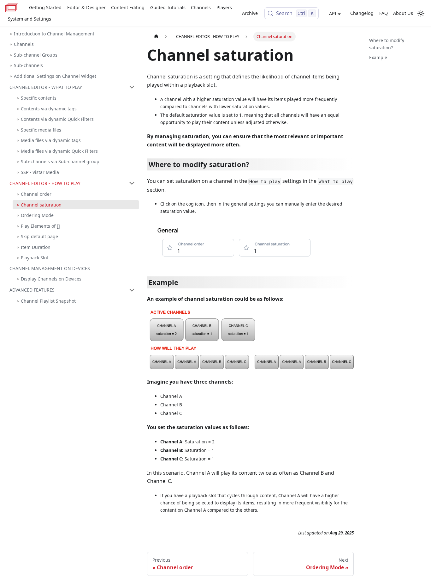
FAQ (383, 13)
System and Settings (29, 19)
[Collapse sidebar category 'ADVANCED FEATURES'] (132, 290)
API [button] (332, 13)
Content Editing (128, 7)
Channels (201, 7)
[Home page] (156, 36)
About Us (403, 13)
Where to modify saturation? (386, 44)
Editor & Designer (86, 7)
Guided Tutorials (168, 7)
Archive (250, 13)
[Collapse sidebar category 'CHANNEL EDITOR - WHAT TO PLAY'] (132, 87)
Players (224, 7)
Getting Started (45, 7)
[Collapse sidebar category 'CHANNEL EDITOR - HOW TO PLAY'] (132, 183)
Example (378, 57)
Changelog (362, 13)
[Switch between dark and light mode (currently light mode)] (421, 13)
